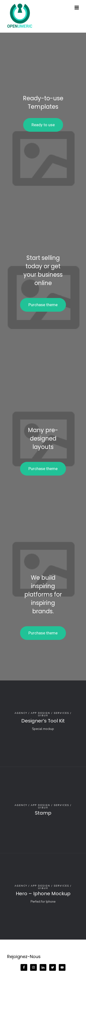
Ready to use (43, 124)
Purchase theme (43, 304)
